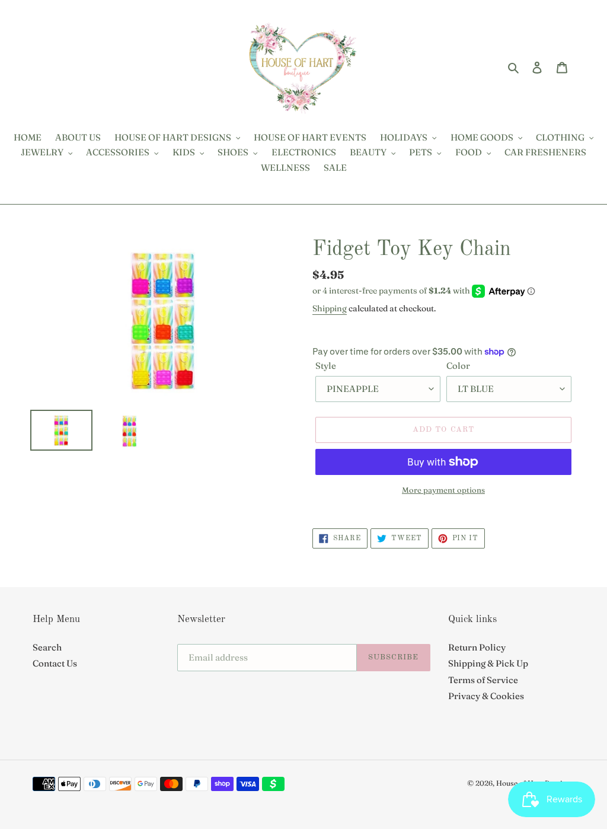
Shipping (329, 308)
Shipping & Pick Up (488, 663)
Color (458, 365)
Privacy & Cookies (486, 696)
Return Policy (477, 647)
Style (325, 365)
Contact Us (55, 663)
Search (47, 647)
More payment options (443, 490)
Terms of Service (483, 679)
